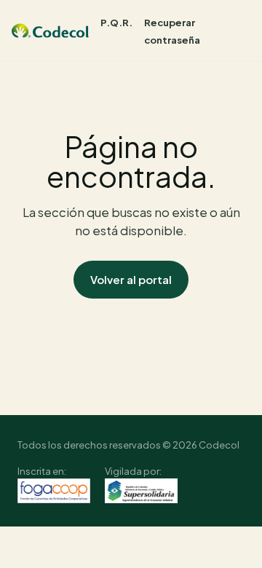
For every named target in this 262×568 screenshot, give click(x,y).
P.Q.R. (116, 22)
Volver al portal (131, 279)
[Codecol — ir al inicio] (50, 30)
